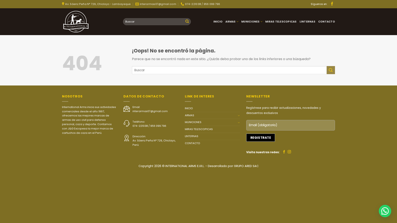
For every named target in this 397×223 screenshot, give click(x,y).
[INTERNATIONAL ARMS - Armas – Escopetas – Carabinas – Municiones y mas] (77, 21)
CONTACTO (326, 21)
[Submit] (187, 21)
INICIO (218, 21)
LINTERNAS (307, 21)
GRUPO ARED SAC (246, 166)
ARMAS (230, 21)
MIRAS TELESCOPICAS (281, 21)
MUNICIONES (250, 21)
